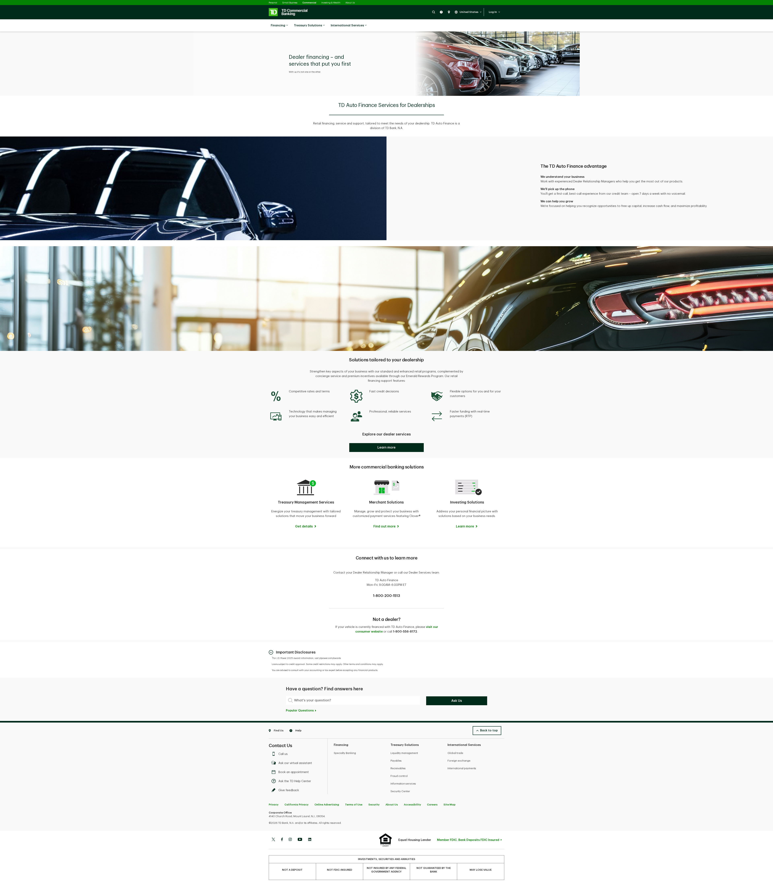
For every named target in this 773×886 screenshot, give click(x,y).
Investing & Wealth (330, 3)
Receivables (398, 768)
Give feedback (288, 790)
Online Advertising (326, 804)
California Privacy (296, 804)
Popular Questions (300, 710)
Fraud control (399, 776)
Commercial (309, 3)
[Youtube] (300, 840)
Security (373, 804)
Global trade (455, 753)
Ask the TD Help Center (294, 781)
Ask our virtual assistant (295, 763)
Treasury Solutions (308, 25)
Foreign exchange (458, 760)
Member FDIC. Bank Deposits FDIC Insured (468, 840)
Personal (273, 3)
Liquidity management (404, 753)
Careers (432, 804)
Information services (403, 783)
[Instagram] (290, 840)
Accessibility (412, 804)
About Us (350, 3)
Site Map (449, 804)
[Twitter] (273, 840)
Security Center (400, 791)
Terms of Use (353, 804)
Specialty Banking (345, 753)
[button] (433, 12)
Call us (283, 754)
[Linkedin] (309, 840)
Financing (278, 25)
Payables (396, 760)
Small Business (289, 3)
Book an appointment (293, 772)
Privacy (273, 804)
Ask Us (456, 700)
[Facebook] (282, 840)
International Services (347, 25)
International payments (461, 768)
